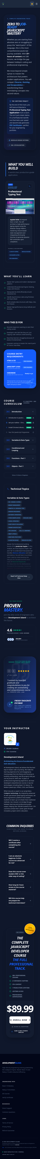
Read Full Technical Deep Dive (19, 577)
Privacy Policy (6, 1127)
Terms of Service (7, 1123)
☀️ (32, 4)
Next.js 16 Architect (8, 1090)
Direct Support (7, 1108)
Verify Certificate (7, 1097)
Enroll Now (20, 1020)
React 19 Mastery (7, 1086)
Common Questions (8, 1112)
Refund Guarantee (8, 1130)
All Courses (6, 1094)
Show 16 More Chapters (20, 475)
